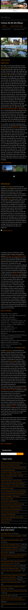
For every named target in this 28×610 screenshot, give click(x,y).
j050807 (4, 26)
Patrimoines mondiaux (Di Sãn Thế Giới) (11, 473)
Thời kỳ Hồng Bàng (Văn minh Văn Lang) (11, 604)
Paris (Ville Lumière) (6, 533)
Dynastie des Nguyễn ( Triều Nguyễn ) (10, 496)
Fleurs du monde (5, 522)
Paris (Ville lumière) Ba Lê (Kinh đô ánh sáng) (12, 504)
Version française (5, 60)
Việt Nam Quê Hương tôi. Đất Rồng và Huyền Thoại (14, 591)
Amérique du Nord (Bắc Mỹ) (8, 514)
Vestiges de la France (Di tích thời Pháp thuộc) (13, 493)
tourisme (19, 29)
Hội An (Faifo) (4, 552)
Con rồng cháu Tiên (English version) (10, 544)
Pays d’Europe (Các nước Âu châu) (10, 512)
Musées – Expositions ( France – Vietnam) (12, 475)
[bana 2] (18, 168)
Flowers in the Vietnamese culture (9, 568)
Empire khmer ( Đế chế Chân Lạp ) (9, 501)
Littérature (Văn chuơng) (7, 488)
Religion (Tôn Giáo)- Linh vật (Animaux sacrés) (13, 486)
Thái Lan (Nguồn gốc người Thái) (9, 550)
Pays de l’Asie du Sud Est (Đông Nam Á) (11, 509)
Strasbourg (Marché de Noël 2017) (10, 547)
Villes (21, 26)
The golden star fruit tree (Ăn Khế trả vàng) (12, 540)
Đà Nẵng (15, 29)
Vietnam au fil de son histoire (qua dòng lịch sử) (13, 467)
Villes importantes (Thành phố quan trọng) (11, 462)
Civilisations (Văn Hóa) (6, 478)
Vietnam (23, 29)
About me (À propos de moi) (8, 579)
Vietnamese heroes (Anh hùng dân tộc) (11, 582)
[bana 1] (7, 168)
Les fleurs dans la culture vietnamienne (11, 571)
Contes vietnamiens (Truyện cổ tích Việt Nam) (12, 483)
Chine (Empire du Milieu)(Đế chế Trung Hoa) (12, 517)
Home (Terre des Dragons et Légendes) (11, 536)
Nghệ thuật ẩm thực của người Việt (10, 565)
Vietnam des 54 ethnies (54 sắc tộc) (10, 465)
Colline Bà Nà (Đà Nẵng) (12, 23)
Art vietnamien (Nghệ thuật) (8, 470)
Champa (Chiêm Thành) (7, 499)
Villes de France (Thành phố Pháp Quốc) (11, 506)
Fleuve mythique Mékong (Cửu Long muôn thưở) (13, 491)
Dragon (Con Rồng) (6, 595)
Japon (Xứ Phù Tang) (6, 519)
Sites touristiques (15, 26)
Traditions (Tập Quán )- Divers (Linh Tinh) (11, 480)
